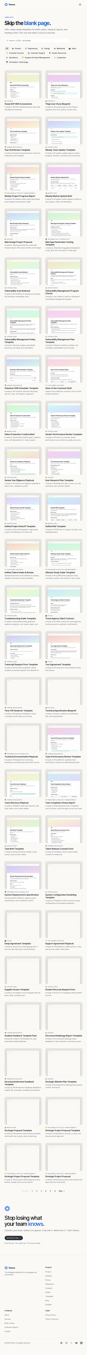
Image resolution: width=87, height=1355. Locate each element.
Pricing (47, 1280)
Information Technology (17, 62)
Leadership (60, 58)
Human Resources (57, 53)
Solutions (48, 1276)
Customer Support (36, 53)
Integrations (49, 1284)
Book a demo (10, 1323)
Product (16, 48)
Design (45, 48)
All (7, 48)
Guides (48, 1292)
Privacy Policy (50, 1315)
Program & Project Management (36, 58)
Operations (12, 58)
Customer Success (15, 53)
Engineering (31, 48)
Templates (49, 1296)
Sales (72, 48)
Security (8, 1319)
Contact (7, 1331)
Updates (48, 1304)
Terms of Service (51, 1319)
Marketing (59, 48)
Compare (48, 1288)
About (7, 1315)
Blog (47, 1300)
